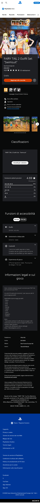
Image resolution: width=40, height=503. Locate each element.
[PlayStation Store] (8, 8)
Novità (4, 15)
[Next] (37, 124)
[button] (13, 108)
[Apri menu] (2, 3)
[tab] (16, 219)
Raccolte (11, 15)
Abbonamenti (31, 15)
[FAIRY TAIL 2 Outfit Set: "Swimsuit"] (16, 124)
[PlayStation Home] (20, 2)
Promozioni (20, 15)
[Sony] (36, 502)
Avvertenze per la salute (10, 377)
